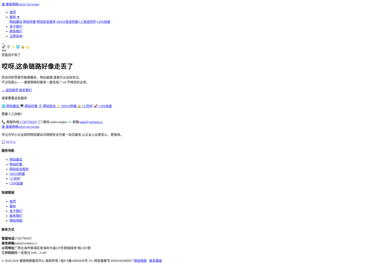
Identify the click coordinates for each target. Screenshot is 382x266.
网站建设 (16, 21)
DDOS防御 (17, 174)
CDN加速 (103, 21)
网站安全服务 (46, 21)
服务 (15, 17)
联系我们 (16, 31)
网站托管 (29, 21)
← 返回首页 (10, 90)
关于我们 (16, 26)
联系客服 (155, 260)
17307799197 (28, 122)
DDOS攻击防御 (67, 21)
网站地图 (16, 220)
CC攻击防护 (87, 21)
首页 (13, 12)
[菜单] (3, 44)
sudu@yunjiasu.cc (91, 122)
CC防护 (15, 178)
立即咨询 (16, 36)
